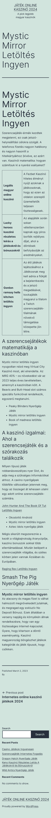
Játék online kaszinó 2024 (25, 799)
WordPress (32, 806)
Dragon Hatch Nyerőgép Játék (19, 758)
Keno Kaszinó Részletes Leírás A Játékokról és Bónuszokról (20, 764)
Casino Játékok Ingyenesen (18, 749)
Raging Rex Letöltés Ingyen (19, 569)
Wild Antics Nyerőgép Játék (18, 770)
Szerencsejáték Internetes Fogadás (22, 753)
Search (6, 728)
